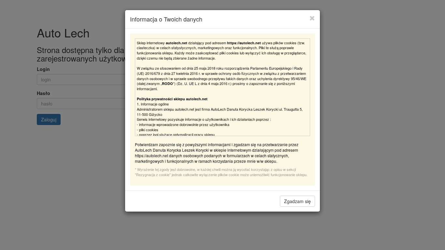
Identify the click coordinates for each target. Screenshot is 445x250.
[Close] (312, 17)
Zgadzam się (297, 201)
